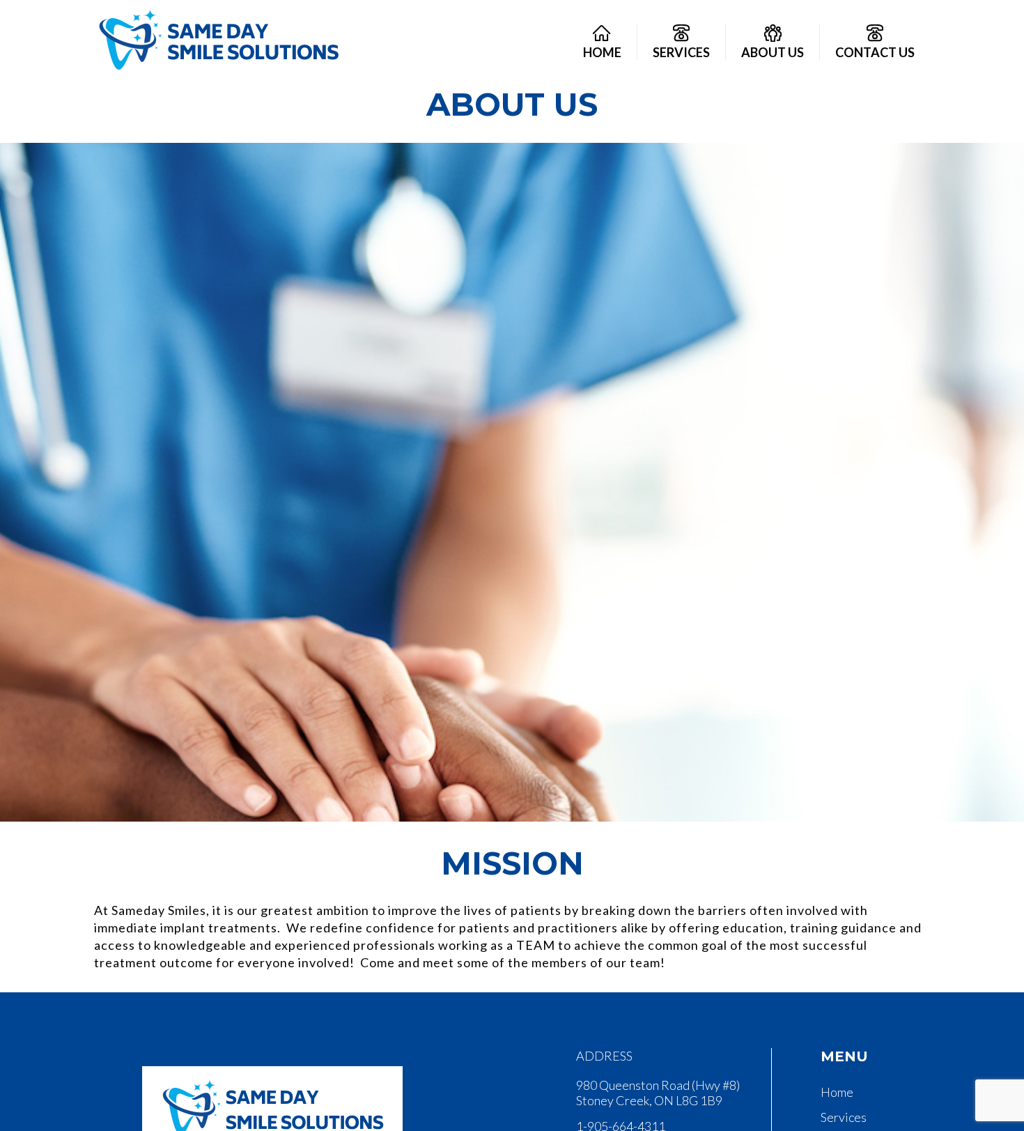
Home (837, 1092)
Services (844, 1117)
